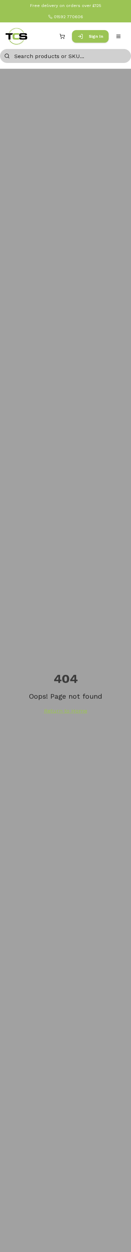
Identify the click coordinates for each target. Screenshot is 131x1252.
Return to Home (65, 710)
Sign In (96, 36)
